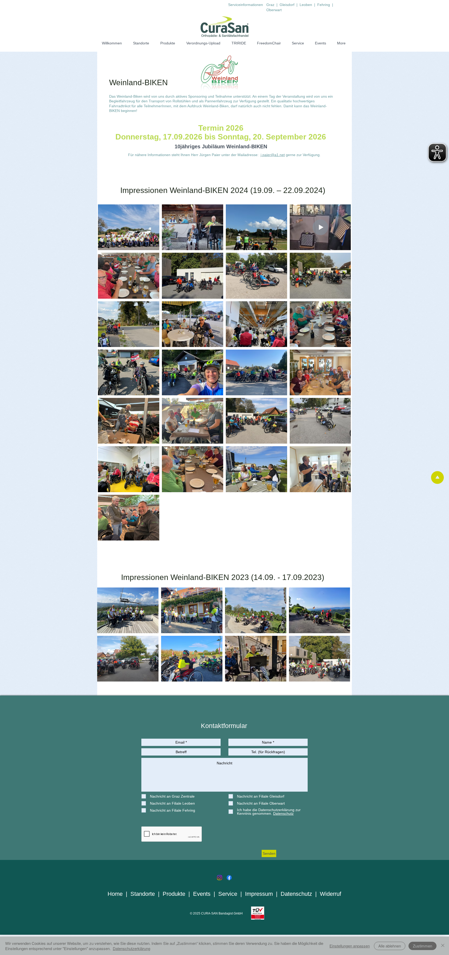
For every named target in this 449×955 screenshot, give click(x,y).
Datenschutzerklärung (131, 948)
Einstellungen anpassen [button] (349, 946)
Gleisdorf (287, 5)
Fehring (324, 5)
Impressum (259, 894)
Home (115, 894)
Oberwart (274, 10)
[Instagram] (219, 877)
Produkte (174, 894)
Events (201, 894)
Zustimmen (422, 946)
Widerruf (330, 894)
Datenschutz (296, 894)
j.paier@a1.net (273, 155)
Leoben (306, 5)
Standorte (142, 894)
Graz (270, 5)
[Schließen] (443, 946)
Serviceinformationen (245, 5)
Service (227, 894)
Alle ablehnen (389, 946)
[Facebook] (229, 877)
